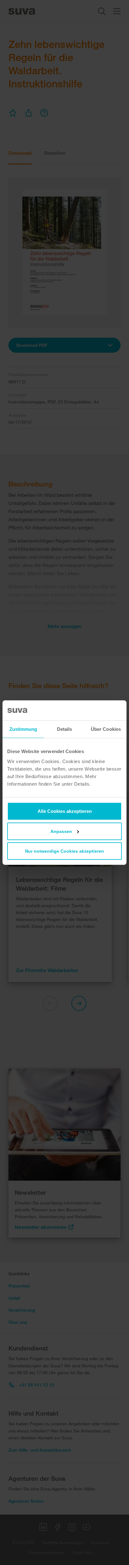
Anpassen (61, 831)
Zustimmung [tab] (23, 729)
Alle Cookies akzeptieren (65, 811)
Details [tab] (64, 729)
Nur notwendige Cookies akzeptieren (64, 850)
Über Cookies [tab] (106, 729)
